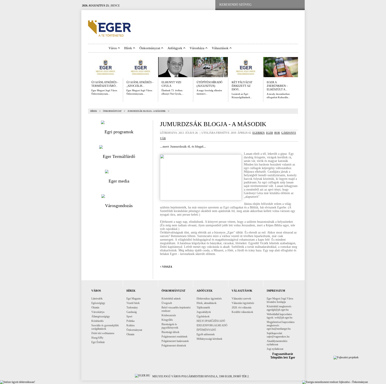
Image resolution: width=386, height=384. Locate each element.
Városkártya (97, 312)
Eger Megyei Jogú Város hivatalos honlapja (280, 300)
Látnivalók (97, 298)
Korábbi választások (242, 312)
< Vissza (166, 266)
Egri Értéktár (98, 342)
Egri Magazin (133, 298)
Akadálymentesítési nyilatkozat (277, 342)
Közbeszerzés (169, 315)
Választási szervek (241, 298)
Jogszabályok (204, 312)
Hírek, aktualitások (206, 303)
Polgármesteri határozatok (175, 341)
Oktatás (95, 307)
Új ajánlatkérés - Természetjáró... (104, 84)
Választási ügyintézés (243, 303)
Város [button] (113, 48)
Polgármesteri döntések (174, 345)
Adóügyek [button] (175, 48)
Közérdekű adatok (171, 298)
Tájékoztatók (203, 307)
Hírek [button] (128, 48)
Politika (130, 320)
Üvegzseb (167, 303)
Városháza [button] (197, 48)
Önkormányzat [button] (150, 48)
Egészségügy (98, 303)
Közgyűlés (167, 319)
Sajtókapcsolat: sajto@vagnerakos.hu (278, 335)
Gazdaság (131, 312)
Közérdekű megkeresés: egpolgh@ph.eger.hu (279, 308)
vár (163, 138)
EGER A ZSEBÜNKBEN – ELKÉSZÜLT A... (277, 86)
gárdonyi (288, 132)
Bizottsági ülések (170, 332)
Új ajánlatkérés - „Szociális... (139, 84)
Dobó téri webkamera (102, 333)
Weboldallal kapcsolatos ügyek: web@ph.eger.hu (279, 316)
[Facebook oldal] (270, 4)
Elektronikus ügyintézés (209, 298)
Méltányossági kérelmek (209, 338)
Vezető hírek (133, 303)
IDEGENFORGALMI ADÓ (212, 325)
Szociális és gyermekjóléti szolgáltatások (105, 327)
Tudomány (132, 307)
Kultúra (130, 325)
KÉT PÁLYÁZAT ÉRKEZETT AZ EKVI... (242, 86)
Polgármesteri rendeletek (174, 336)
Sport (129, 316)
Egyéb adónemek (206, 334)
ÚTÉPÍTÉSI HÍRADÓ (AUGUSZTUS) (209, 84)
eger (269, 132)
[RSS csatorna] (297, 4)
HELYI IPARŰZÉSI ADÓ (211, 320)
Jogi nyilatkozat (275, 348)
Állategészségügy (100, 316)
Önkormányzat (112, 111)
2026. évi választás (242, 307)
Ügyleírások (203, 316)
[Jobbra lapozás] (301, 67)
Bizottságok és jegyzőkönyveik (170, 326)
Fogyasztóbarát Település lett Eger (282, 355)
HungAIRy (97, 337)
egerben (258, 132)
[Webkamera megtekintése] (283, 4)
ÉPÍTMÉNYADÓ (206, 329)
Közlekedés (97, 320)
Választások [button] (220, 48)
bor (277, 132)
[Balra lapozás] (85, 67)
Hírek (93, 111)
